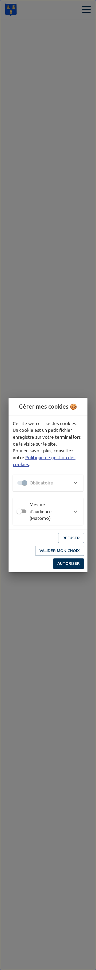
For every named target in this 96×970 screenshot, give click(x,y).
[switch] (19, 511)
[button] (48, 483)
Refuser (71, 538)
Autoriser (68, 563)
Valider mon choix (59, 550)
